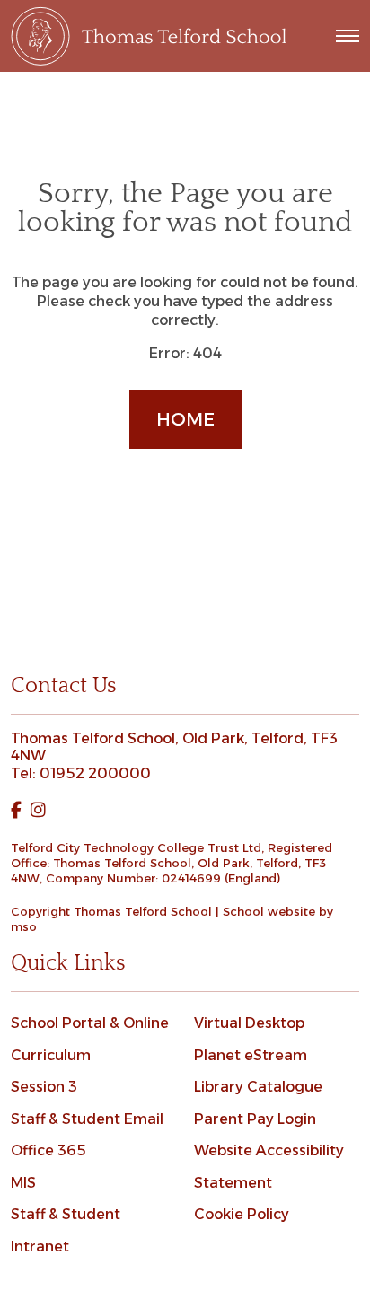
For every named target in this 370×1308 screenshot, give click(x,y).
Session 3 (44, 1086)
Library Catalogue (258, 1086)
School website (269, 911)
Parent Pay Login (255, 1119)
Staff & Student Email (87, 1119)
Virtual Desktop (249, 1022)
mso (24, 926)
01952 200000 (95, 773)
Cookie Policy (241, 1214)
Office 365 (48, 1150)
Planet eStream (250, 1055)
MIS (23, 1182)
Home (185, 419)
